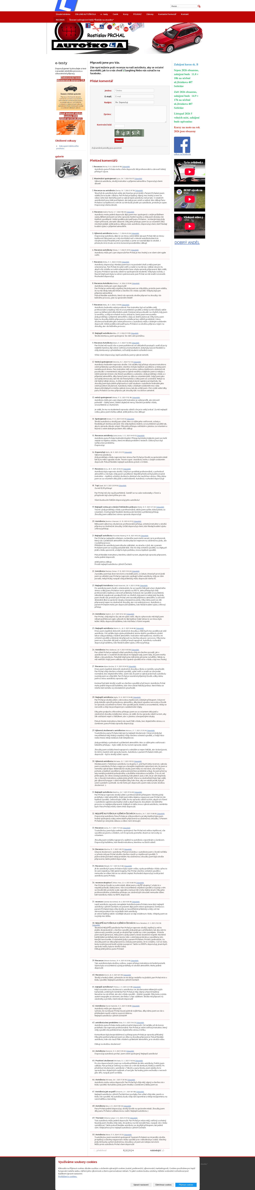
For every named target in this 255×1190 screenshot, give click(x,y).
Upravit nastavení (141, 1185)
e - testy (104, 14)
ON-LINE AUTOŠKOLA (85, 14)
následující (155, 1150)
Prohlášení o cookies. (67, 1176)
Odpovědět (126, 167)
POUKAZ (137, 14)
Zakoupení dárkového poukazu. (67, 147)
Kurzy (125, 14)
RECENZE (60, 20)
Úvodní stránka (63, 14)
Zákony (149, 14)
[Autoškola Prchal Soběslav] (76, 5)
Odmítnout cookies (163, 1185)
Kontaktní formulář (167, 14)
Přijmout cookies (186, 1185)
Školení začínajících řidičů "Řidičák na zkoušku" (91, 20)
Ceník (115, 14)
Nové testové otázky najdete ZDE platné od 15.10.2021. (70, 116)
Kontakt (185, 14)
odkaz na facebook (182, 154)
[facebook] (182, 152)
